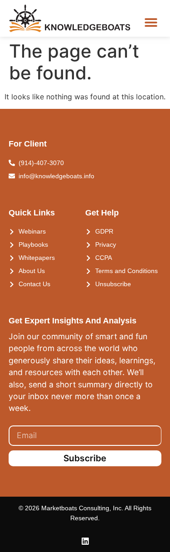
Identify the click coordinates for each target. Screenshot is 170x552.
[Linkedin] (85, 541)
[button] (151, 22)
